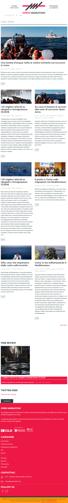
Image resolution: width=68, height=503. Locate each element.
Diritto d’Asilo (5, 441)
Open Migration (34, 8)
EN (21, 15)
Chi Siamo (4, 458)
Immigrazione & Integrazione (9, 447)
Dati (2, 450)
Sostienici (7, 401)
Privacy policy (5, 464)
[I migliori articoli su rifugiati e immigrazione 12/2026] (15, 375)
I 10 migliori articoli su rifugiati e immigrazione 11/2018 (14, 182)
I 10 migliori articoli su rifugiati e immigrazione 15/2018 (14, 109)
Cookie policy (51, 501)
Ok (43, 501)
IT (16, 15)
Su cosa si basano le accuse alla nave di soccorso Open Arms (50, 109)
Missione (3, 461)
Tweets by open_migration (8, 394)
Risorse (3, 453)
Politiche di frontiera (7, 444)
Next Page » (63, 325)
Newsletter (4, 467)
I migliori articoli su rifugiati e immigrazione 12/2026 (23, 377)
